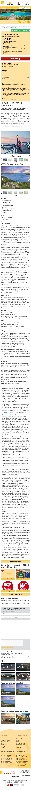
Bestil (15, 58)
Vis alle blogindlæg (15, 594)
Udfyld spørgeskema (21, 762)
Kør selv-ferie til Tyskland (6, 759)
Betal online (3, 744)
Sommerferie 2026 (20, 743)
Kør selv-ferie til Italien (6, 755)
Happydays (3, 26)
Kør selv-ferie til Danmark (6, 762)
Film (2, 743)
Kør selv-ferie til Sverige (6, 761)
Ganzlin (3, 27)
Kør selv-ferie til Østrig (6, 756)
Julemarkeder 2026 (20, 744)
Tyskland (8, 26)
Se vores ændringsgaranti (22, 761)
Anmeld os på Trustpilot (21, 755)
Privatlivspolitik (15, 776)
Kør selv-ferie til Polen (6, 764)
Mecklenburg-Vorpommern (24, 26)
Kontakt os (3, 747)
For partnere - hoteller (6, 741)
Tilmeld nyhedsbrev (20, 765)
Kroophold (18, 741)
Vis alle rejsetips (15, 561)
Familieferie (18, 749)
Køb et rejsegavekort (21, 758)
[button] (2, 144)
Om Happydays (4, 738)
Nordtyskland (14, 26)
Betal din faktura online (21, 759)
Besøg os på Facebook (21, 756)
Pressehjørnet (4, 746)
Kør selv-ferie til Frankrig (6, 758)
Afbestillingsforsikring (21, 764)
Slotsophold (19, 738)
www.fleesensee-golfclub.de (7, 92)
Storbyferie (18, 747)
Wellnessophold (19, 746)
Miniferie (18, 740)
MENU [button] (2, 8)
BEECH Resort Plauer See (11, 27)
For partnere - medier (6, 740)
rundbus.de (5, 412)
